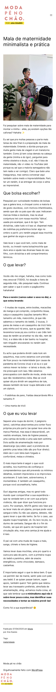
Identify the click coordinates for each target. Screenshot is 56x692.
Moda (30, 629)
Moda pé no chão (12, 663)
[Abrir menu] (51, 15)
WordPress (37, 670)
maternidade (9, 642)
